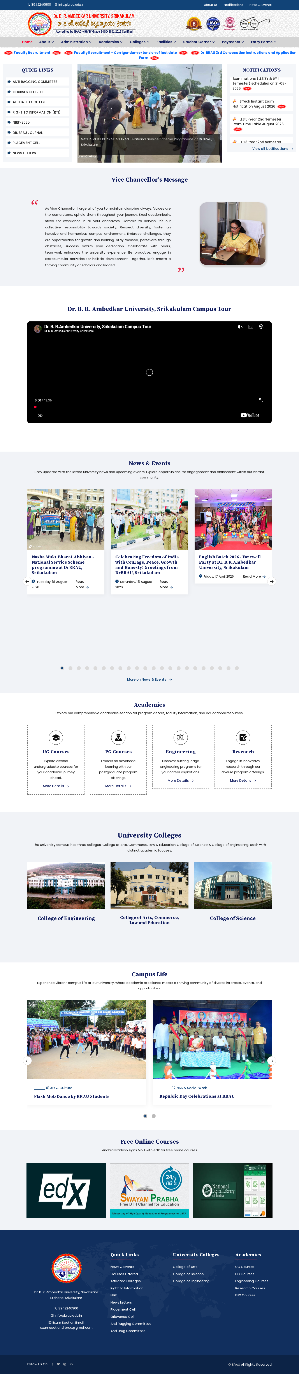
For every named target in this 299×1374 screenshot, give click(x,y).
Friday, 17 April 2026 (219, 576)
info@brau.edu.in (68, 1315)
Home (27, 42)
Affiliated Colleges (30, 102)
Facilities (164, 42)
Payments (231, 42)
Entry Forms (262, 42)
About (44, 42)
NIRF (114, 1295)
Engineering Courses (251, 1281)
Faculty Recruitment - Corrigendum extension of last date (125, 52)
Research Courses (250, 1288)
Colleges (138, 42)
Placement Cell (26, 142)
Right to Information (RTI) (37, 112)
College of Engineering (191, 1281)
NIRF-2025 (21, 122)
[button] (62, 667)
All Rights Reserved (256, 1364)
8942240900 (68, 1308)
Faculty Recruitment (32, 52)
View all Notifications (270, 148)
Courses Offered (28, 92)
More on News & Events (147, 679)
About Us (211, 5)
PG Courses (244, 1274)
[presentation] (91, 114)
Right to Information (127, 1288)
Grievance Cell (122, 1316)
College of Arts (185, 1266)
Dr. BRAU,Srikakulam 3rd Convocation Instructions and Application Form (258, 141)
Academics (109, 42)
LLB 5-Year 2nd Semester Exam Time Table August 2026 (258, 93)
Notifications (233, 5)
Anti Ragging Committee (35, 81)
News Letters (24, 153)
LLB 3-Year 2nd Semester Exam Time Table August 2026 (258, 115)
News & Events (261, 5)
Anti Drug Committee (128, 1330)
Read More (252, 576)
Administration (74, 42)
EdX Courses (245, 1295)
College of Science (188, 1274)
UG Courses (245, 1266)
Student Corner (197, 42)
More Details (53, 786)
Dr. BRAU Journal (28, 132)
